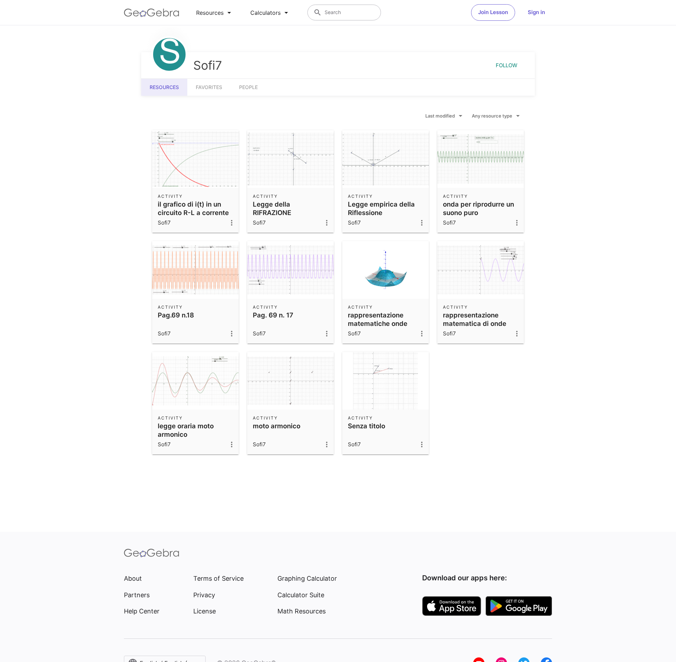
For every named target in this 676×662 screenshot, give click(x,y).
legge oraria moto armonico (186, 430)
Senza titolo (366, 426)
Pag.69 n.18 (176, 315)
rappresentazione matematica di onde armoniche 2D (474, 323)
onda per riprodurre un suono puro (478, 208)
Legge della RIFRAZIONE (272, 208)
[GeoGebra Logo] (151, 12)
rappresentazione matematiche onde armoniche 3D (377, 323)
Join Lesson (493, 12)
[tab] (214, 12)
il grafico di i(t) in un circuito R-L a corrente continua (193, 212)
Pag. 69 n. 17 (273, 315)
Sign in (536, 12)
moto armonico (276, 426)
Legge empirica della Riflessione (381, 208)
